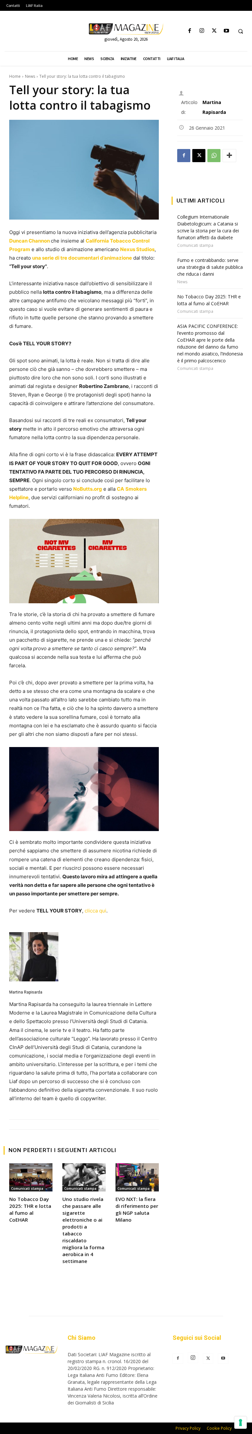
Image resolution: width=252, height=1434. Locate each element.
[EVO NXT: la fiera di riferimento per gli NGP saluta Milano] (137, 1177)
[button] (240, 31)
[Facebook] (189, 31)
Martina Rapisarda (25, 992)
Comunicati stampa (27, 1188)
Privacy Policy (188, 1428)
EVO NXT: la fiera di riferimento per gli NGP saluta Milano (137, 1209)
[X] (214, 31)
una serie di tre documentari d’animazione (82, 258)
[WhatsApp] (213, 155)
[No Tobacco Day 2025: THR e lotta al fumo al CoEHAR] (30, 1177)
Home (15, 76)
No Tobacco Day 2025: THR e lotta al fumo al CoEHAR (30, 1209)
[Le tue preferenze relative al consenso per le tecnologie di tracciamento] (240, 1422)
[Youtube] (226, 31)
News (30, 76)
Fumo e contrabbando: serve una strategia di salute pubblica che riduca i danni (210, 267)
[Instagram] (202, 31)
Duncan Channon (29, 241)
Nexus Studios (137, 249)
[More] (229, 155)
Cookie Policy (219, 1428)
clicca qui (95, 911)
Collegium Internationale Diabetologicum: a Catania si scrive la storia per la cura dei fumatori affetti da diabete (208, 227)
